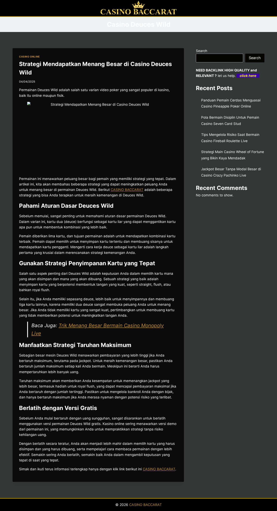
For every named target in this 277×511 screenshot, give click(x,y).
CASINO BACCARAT (145, 505)
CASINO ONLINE (29, 56)
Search (201, 51)
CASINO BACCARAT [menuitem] (127, 190)
